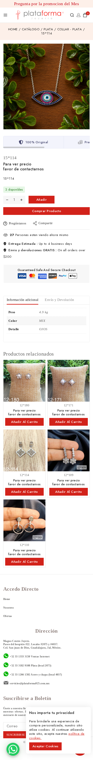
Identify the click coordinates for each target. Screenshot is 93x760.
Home (6, 599)
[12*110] (24, 520)
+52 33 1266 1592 (20, 674)
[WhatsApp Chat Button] (12, 749)
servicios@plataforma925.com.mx (30, 683)
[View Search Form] (72, 15)
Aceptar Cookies (45, 746)
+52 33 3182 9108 (20, 665)
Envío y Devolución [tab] (59, 300)
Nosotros (8, 607)
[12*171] (69, 381)
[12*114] (24, 450)
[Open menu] (5, 15)
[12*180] (24, 381)
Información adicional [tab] (22, 300)
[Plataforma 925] (40, 15)
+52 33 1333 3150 (20, 656)
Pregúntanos (17, 223)
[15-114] (46, 86)
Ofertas (7, 616)
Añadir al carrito (41, 200)
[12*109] (69, 450)
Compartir (45, 223)
